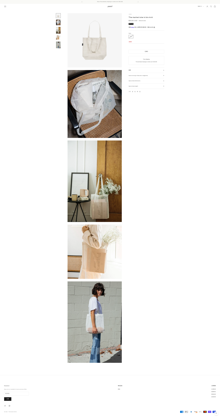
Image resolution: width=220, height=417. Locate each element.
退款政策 (213, 397)
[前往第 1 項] (58, 15)
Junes (130, 14)
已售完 (146, 51)
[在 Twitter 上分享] (135, 91)
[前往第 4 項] (58, 37)
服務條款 (213, 391)
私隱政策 (213, 389)
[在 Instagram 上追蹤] (9, 406)
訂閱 (8, 399)
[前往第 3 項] (58, 30)
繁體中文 (200, 6)
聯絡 (119, 389)
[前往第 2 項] (58, 22)
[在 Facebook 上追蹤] (5, 406)
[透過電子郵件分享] (140, 91)
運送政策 (213, 394)
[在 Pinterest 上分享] (137, 91)
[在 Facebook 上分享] (132, 91)
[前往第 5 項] (58, 44)
